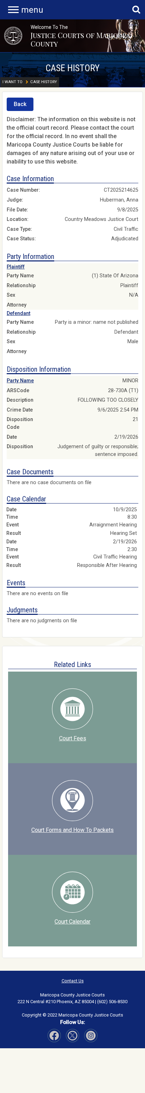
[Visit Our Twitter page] (91, 1036)
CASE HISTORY (72, 68)
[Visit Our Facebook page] (54, 1036)
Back (20, 104)
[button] (13, 36)
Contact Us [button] (73, 980)
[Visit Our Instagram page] (72, 1036)
